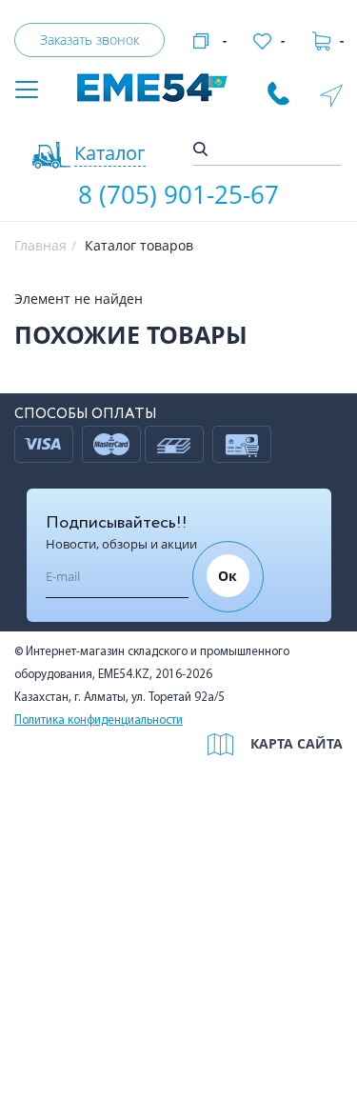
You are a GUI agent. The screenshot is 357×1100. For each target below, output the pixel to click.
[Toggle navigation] (26, 90)
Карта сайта (296, 743)
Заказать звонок (89, 39)
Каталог (110, 153)
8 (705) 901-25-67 (178, 194)
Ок (227, 576)
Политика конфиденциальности (98, 720)
